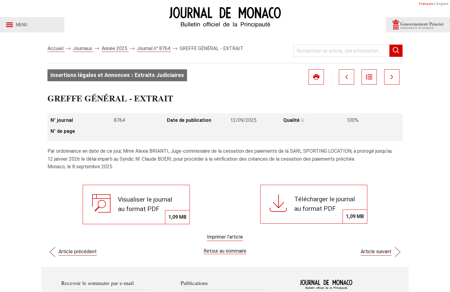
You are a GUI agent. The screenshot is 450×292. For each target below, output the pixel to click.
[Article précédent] (346, 77)
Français (426, 4)
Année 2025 (115, 48)
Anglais (442, 4)
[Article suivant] (391, 77)
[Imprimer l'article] (316, 77)
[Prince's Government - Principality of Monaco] (418, 24)
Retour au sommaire (225, 251)
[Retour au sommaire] (369, 77)
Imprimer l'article (225, 237)
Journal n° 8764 (154, 48)
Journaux (83, 48)
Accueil (56, 48)
